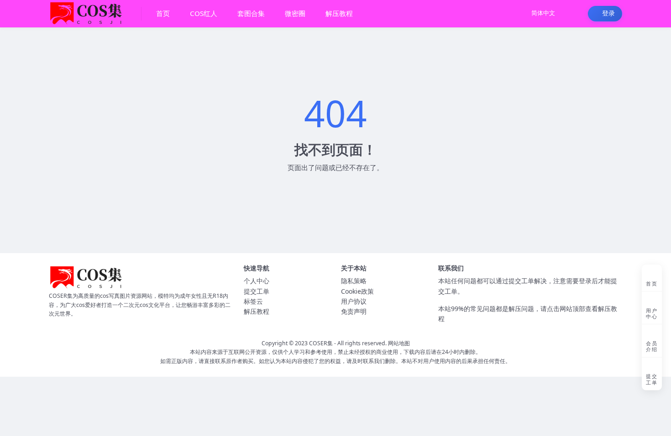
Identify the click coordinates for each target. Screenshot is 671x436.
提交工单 (256, 291)
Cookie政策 (357, 291)
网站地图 (399, 343)
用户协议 (354, 301)
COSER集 (321, 343)
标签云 (253, 301)
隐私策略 (354, 280)
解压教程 (256, 311)
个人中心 (256, 280)
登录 (608, 13)
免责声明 (354, 311)
